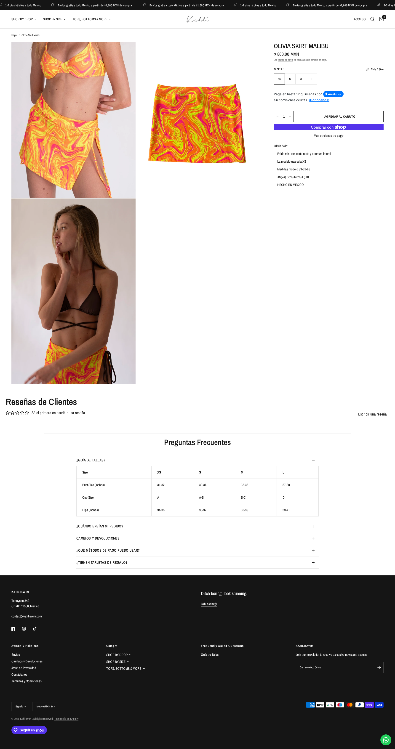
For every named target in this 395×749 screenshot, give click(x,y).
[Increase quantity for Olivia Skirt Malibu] (290, 116)
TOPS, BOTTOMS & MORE (89, 19)
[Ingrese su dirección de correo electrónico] (379, 667)
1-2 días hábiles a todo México (233, 5)
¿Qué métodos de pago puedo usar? (108, 550)
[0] (380, 19)
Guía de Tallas (210, 654)
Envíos (15, 654)
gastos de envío (285, 60)
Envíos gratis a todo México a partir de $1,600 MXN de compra (69, 5)
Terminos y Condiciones (26, 681)
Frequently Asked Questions (222, 645)
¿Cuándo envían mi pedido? (99, 526)
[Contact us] (385, 739)
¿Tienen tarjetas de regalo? (102, 562)
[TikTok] (38, 629)
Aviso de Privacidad (23, 667)
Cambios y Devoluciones (98, 538)
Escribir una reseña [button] (372, 414)
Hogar (14, 35)
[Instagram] (27, 629)
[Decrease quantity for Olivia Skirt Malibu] (277, 116)
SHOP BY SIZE (52, 19)
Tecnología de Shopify (66, 719)
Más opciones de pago (329, 136)
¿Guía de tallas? (91, 460)
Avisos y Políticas (25, 645)
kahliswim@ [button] (209, 604)
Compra (112, 645)
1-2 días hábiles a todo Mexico (376, 5)
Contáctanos (19, 674)
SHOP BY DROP (22, 19)
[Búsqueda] (372, 19)
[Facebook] (16, 629)
